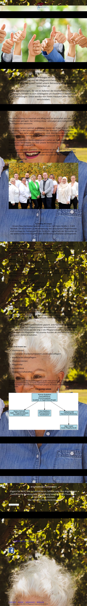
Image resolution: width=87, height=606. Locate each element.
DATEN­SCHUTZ (30, 602)
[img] (43, 5)
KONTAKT (21, 602)
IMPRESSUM (40, 602)
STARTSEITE (12, 602)
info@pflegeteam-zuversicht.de (24, 541)
